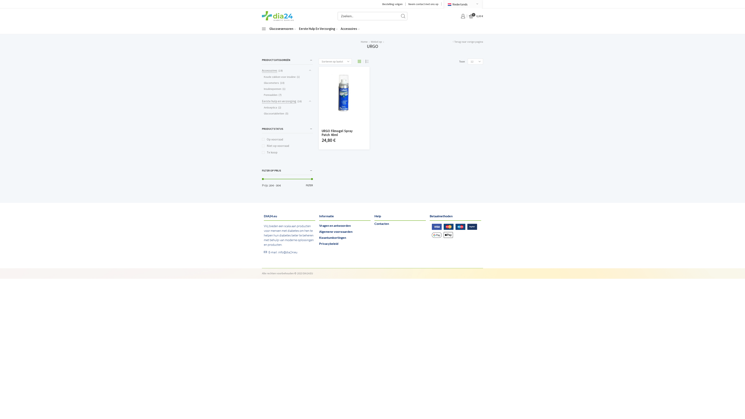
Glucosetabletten (274, 113)
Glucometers (271, 83)
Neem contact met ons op (423, 4)
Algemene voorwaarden (336, 231)
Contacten (381, 223)
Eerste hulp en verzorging (317, 29)
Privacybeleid (328, 243)
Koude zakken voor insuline (280, 77)
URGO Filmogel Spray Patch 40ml (337, 133)
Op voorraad (275, 139)
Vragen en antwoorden (335, 225)
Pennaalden (270, 95)
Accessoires (349, 29)
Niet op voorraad (278, 146)
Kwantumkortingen (332, 237)
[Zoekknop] (403, 16)
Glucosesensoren (281, 29)
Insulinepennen (272, 89)
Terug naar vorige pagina (468, 41)
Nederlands (460, 4)
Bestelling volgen (392, 4)
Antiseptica (270, 107)
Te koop (272, 152)
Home (364, 41)
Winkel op (376, 41)
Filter (309, 185)
